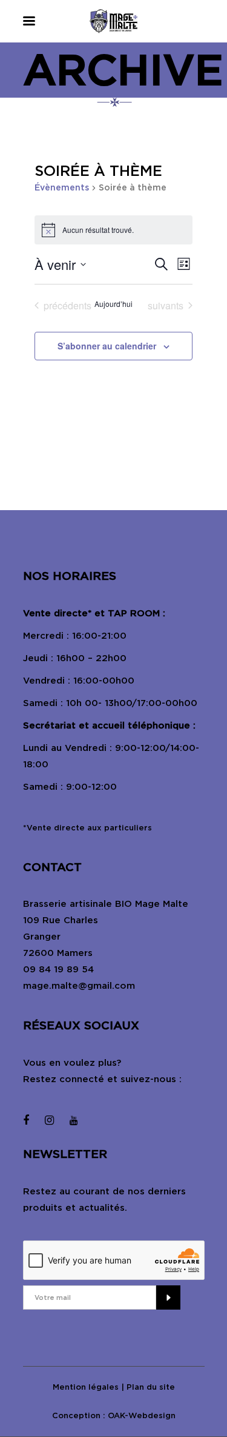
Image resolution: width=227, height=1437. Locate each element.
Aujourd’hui (113, 304)
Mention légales (86, 1387)
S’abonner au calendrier (107, 346)
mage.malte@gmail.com (79, 985)
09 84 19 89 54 (58, 969)
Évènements (62, 187)
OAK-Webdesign (142, 1415)
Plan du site (151, 1387)
